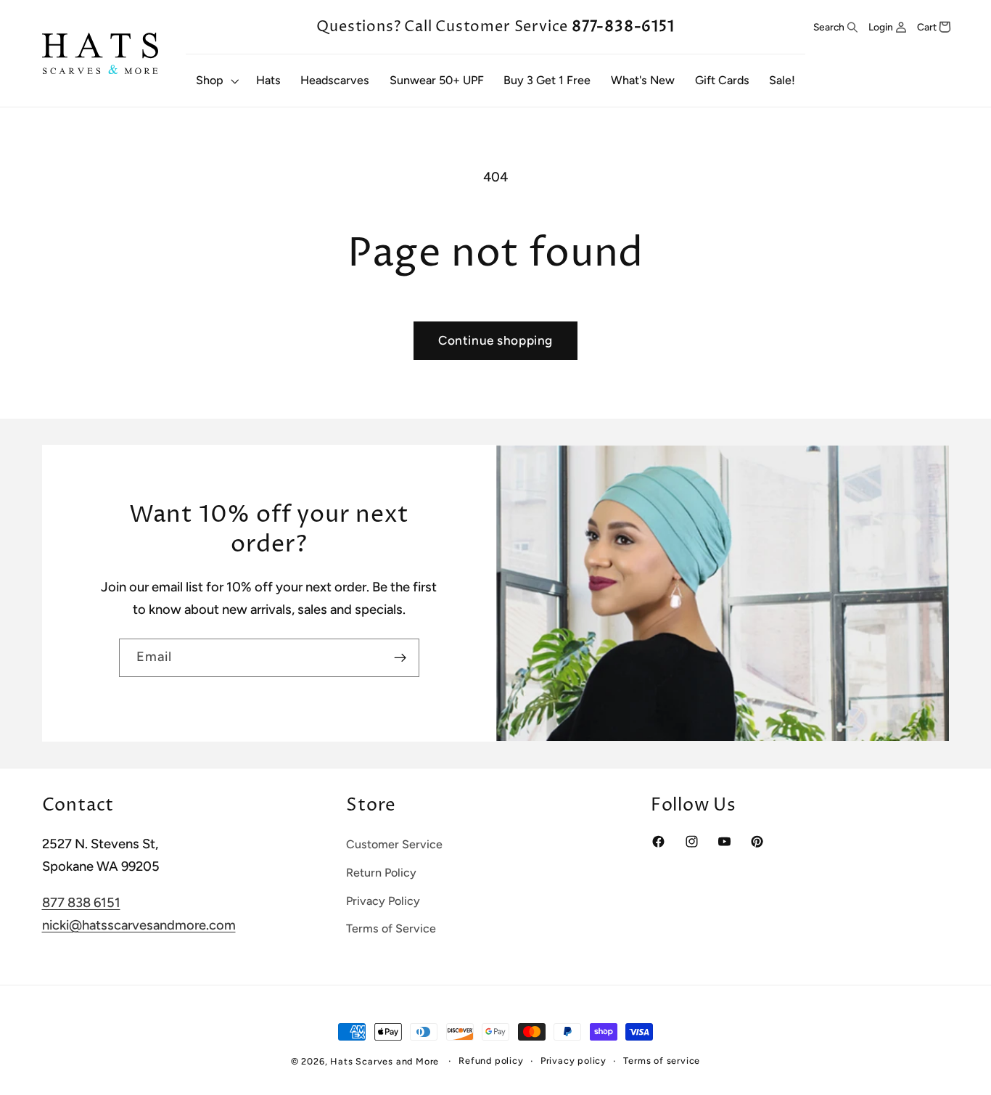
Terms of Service (391, 928)
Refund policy (491, 1060)
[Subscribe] (400, 657)
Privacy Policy (383, 901)
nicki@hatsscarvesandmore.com (139, 925)
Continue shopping (495, 340)
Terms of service (661, 1060)
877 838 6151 (81, 903)
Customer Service (394, 844)
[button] (216, 80)
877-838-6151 (623, 27)
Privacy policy (573, 1060)
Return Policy (381, 872)
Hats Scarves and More (384, 1061)
